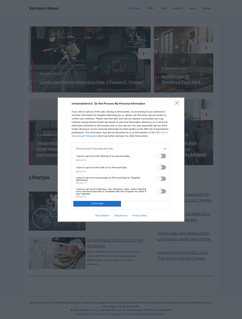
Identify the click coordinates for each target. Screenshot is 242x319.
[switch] (162, 156)
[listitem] (121, 148)
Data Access (121, 215)
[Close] (178, 104)
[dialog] (121, 159)
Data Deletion (102, 215)
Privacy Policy (140, 215)
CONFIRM (97, 203)
